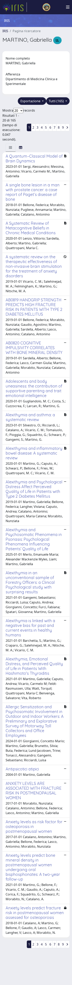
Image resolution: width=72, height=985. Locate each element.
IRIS (5, 31)
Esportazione (30, 101)
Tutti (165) (57, 101)
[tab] (11, 147)
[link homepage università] (46, 7)
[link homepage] (14, 7)
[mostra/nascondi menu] (68, 7)
